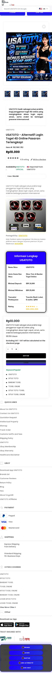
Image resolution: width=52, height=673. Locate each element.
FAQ (2, 491)
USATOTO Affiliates (8, 499)
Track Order (5, 430)
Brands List (5, 474)
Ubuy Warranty (6, 450)
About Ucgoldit (6, 495)
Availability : (11, 168)
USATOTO (10, 130)
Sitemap (3, 426)
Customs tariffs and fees (11, 434)
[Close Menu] (3, 5)
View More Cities (7, 607)
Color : (13, 176)
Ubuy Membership (8, 446)
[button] (44, 27)
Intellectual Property (9, 421)
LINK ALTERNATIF (27, 663)
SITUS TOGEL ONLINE (8, 590)
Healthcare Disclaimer (10, 455)
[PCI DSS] (5, 638)
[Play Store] (22, 625)
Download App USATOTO (11, 470)
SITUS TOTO (5, 578)
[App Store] (7, 625)
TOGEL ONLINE (6, 586)
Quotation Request (8, 417)
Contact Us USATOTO (9, 413)
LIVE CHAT (27, 668)
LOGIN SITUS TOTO (8, 599)
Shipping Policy (6, 438)
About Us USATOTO (8, 409)
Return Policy (5, 482)
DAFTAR (26, 356)
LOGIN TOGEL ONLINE (9, 603)
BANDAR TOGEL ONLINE (9, 595)
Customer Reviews (8, 478)
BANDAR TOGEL (6, 582)
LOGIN (12, 12)
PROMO (27, 647)
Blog (2, 487)
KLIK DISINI (19, 244)
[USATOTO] (11, 4)
